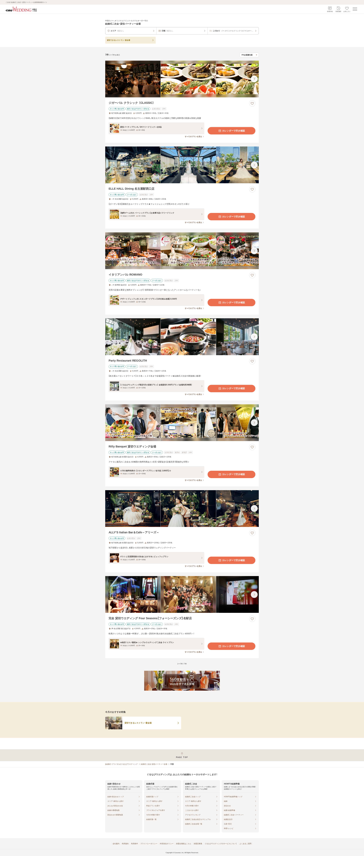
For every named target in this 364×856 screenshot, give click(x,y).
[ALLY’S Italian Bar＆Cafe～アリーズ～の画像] (182, 508)
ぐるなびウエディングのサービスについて (221, 844)
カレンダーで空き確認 (233, 130)
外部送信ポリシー (166, 844)
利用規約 (125, 844)
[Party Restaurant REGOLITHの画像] (182, 336)
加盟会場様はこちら (183, 844)
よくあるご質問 (245, 844)
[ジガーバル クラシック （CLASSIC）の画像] (182, 79)
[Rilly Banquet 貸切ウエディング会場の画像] (182, 422)
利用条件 (134, 844)
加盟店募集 (198, 844)
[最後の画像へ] (254, 79)
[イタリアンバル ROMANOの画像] (182, 250)
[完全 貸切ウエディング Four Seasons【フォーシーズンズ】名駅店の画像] (182, 594)
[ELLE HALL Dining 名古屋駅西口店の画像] (182, 164)
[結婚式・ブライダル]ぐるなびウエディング (121, 764)
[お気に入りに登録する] (252, 103)
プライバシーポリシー (148, 844)
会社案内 (116, 844)
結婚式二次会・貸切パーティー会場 (154, 764)
